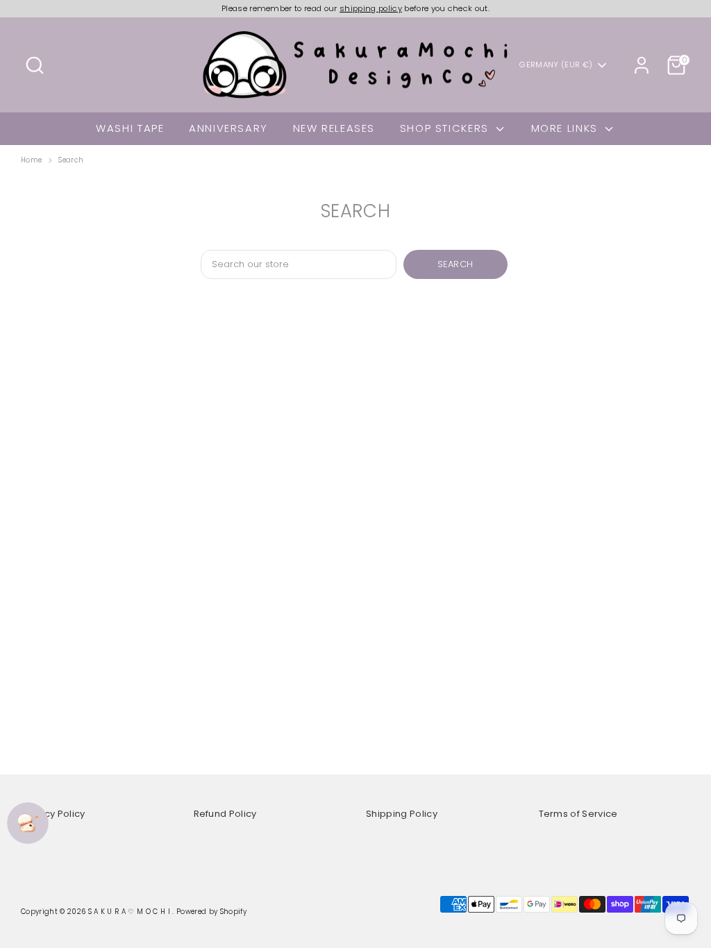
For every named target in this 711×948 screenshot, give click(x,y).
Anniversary (228, 128)
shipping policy (371, 8)
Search (70, 160)
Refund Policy (225, 813)
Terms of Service (578, 813)
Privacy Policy (53, 813)
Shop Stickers (446, 128)
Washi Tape (130, 128)
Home (31, 160)
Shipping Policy (401, 813)
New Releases (334, 128)
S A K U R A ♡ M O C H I (130, 911)
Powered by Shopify (211, 911)
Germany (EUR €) (555, 65)
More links (566, 128)
